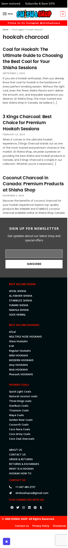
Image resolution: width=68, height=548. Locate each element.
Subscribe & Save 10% (37, 3)
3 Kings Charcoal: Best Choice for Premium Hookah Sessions (27, 123)
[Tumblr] (41, 507)
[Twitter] (18, 507)
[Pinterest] (35, 507)
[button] (62, 14)
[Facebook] (12, 507)
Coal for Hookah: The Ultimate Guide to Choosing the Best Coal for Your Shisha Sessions (33, 58)
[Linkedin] (29, 507)
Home (6, 29)
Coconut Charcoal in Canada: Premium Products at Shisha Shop (33, 184)
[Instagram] (23, 507)
